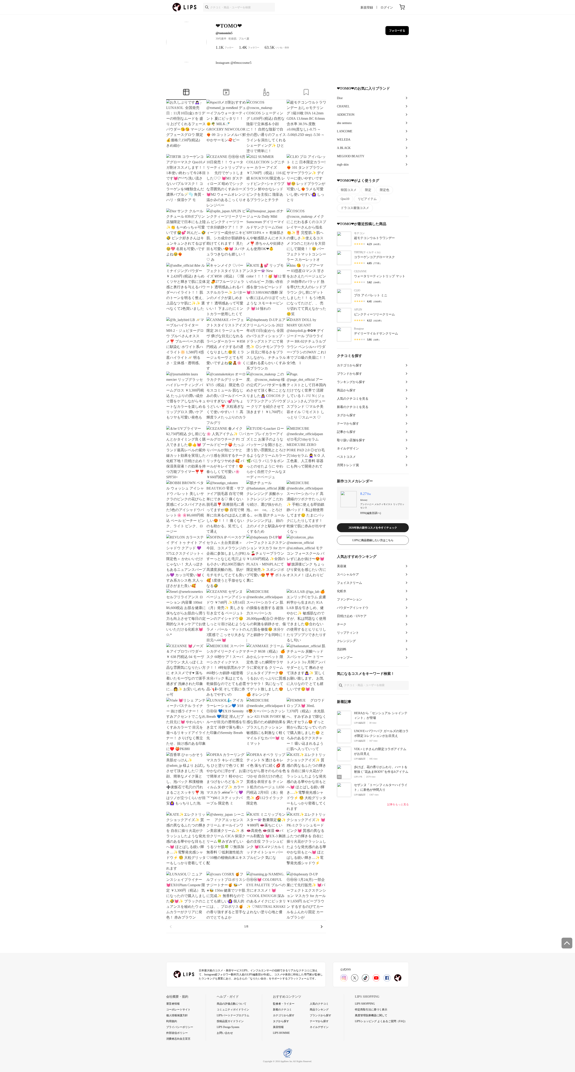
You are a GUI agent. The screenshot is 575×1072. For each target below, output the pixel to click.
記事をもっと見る (398, 804)
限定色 (384, 190)
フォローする (397, 30)
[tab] (186, 93)
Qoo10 (345, 199)
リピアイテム (367, 199)
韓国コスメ (348, 190)
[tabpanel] (246, 516)
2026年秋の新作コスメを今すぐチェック (373, 527)
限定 (368, 190)
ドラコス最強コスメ (355, 208)
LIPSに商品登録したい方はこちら (373, 540)
